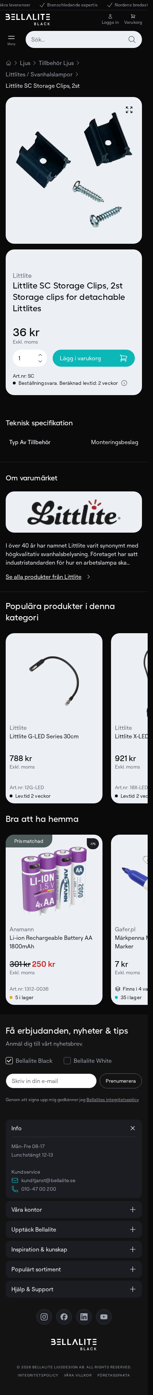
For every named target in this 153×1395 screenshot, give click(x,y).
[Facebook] (64, 1317)
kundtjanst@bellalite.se (48, 1180)
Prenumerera (121, 1081)
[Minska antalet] (40, 361)
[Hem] (8, 63)
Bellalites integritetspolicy (112, 1099)
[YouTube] (104, 1317)
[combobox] (84, 39)
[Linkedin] (84, 1317)
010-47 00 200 (38, 1189)
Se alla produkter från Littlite (43, 576)
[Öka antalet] (40, 354)
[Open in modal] (129, 110)
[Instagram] (44, 1317)
